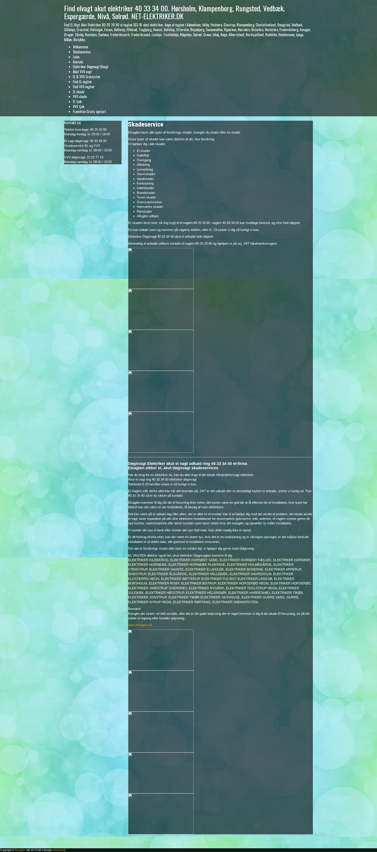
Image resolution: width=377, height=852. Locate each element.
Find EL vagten (82, 81)
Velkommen (80, 46)
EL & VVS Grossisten (86, 76)
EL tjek (77, 101)
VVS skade (80, 96)
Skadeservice (82, 51)
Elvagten (20, 850)
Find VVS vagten (83, 86)
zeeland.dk (59, 850)
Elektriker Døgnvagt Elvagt (90, 66)
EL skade (78, 91)
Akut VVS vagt (82, 71)
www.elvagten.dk (140, 625)
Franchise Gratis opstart (89, 111)
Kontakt (78, 61)
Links (76, 56)
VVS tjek (78, 106)
